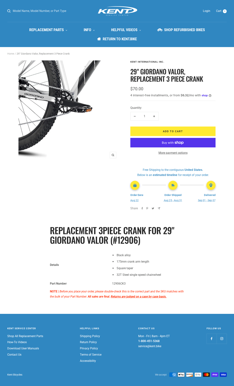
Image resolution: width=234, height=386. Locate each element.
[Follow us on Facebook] (212, 339)
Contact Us (14, 354)
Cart (220, 11)
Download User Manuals (23, 348)
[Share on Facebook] (142, 208)
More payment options (173, 153)
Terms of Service (90, 354)
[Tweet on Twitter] (152, 208)
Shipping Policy (90, 336)
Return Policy (88, 342)
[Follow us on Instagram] (222, 339)
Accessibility (88, 361)
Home (10, 53)
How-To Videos (17, 342)
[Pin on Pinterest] (147, 208)
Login (206, 11)
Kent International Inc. (147, 61)
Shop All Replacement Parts (25, 336)
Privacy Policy (89, 348)
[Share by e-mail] (159, 208)
